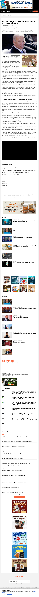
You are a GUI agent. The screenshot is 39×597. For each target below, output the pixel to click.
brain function (27, 30)
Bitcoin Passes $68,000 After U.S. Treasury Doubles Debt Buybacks (12, 470)
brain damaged (23, 30)
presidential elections (23, 31)
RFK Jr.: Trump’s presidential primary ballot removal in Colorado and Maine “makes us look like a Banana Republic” (24, 317)
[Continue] (28, 581)
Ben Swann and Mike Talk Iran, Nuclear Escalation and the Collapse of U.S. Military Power (23, 398)
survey (31, 31)
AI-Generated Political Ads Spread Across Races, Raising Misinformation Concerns (14, 482)
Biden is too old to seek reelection (15, 103)
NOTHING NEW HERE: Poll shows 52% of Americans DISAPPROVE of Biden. (15, 172)
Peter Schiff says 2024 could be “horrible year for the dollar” (23, 237)
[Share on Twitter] (7, 28)
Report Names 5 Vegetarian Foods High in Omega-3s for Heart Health (12, 453)
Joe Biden (10, 31)
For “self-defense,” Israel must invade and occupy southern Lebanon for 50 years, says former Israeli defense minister (24, 246)
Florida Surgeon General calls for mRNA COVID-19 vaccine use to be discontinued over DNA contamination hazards (24, 221)
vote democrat (5, 197)
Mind (13, 31)
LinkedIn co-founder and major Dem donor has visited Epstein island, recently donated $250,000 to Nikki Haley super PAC (24, 300)
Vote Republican (7, 32)
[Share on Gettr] (16, 28)
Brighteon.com (4, 185)
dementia (34, 30)
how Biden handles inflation (27, 81)
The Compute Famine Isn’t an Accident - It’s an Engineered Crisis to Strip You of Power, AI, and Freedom (17, 441)
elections (7, 31)
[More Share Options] (18, 28)
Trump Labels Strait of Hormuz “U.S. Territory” (8, 468)
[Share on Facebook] (5, 28)
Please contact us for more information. (7, 375)
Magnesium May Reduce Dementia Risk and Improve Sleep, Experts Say (12, 458)
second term (28, 31)
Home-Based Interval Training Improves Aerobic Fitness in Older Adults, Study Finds (14, 448)
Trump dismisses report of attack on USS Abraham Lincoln (10, 487)
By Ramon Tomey (5, 25)
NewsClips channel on (16, 161)
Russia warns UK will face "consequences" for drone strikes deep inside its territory (14, 475)
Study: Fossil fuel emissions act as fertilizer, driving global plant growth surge (13, 451)
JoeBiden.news (9, 135)
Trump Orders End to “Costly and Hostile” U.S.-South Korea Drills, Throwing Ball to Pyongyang (15, 489)
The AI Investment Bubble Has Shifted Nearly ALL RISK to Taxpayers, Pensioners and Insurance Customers (23, 414)
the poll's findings (18, 137)
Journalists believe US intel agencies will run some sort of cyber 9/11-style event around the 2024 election (24, 342)
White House (17, 32)
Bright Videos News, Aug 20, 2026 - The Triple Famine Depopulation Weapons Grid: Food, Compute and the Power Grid (24, 419)
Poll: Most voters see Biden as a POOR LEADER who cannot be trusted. (14, 174)
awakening (11, 30)
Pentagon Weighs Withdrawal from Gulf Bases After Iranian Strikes (11, 480)
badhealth (14, 30)
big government (18, 30)
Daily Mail (31, 30)
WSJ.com (3, 181)
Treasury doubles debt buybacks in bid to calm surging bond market (12, 439)
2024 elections (6, 30)
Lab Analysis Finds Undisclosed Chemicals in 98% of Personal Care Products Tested (14, 436)
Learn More (4, 594)
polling (18, 31)
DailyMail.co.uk (4, 183)
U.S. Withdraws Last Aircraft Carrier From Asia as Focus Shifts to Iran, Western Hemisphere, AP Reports (17, 494)
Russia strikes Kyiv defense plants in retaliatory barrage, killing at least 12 (12, 465)
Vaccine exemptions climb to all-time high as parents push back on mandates (13, 446)
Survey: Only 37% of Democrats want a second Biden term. (12, 176)
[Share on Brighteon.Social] (3, 28)
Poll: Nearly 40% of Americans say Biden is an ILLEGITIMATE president (24, 308)
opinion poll (15, 31)
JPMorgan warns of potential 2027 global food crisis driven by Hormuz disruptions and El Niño (16, 463)
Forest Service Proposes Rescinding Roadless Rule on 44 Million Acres (12, 492)
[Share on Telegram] (9, 28)
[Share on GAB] (12, 28)
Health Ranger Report (6, 388)
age (8, 30)
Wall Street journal (12, 32)
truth (32, 31)
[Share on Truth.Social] (14, 28)
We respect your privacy (19, 583)
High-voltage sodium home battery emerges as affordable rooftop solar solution (14, 477)
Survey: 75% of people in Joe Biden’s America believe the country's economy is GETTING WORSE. (19, 170)
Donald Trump (4, 31)
